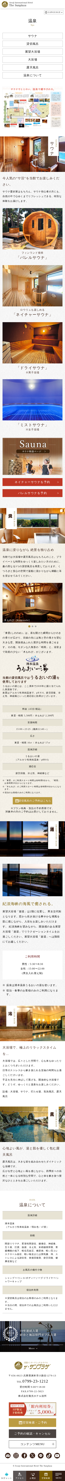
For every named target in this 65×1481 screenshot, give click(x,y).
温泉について (33, 75)
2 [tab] (32, 626)
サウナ (32, 35)
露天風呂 (33, 67)
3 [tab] (35, 626)
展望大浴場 (32, 51)
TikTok (49, 1455)
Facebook (24, 1455)
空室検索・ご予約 (35, 1422)
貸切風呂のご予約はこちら (34, 800)
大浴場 (32, 59)
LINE (41, 1455)
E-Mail (8, 1455)
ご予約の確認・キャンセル (32, 1433)
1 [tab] (29, 626)
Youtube (57, 1455)
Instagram (16, 1455)
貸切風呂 (33, 43)
